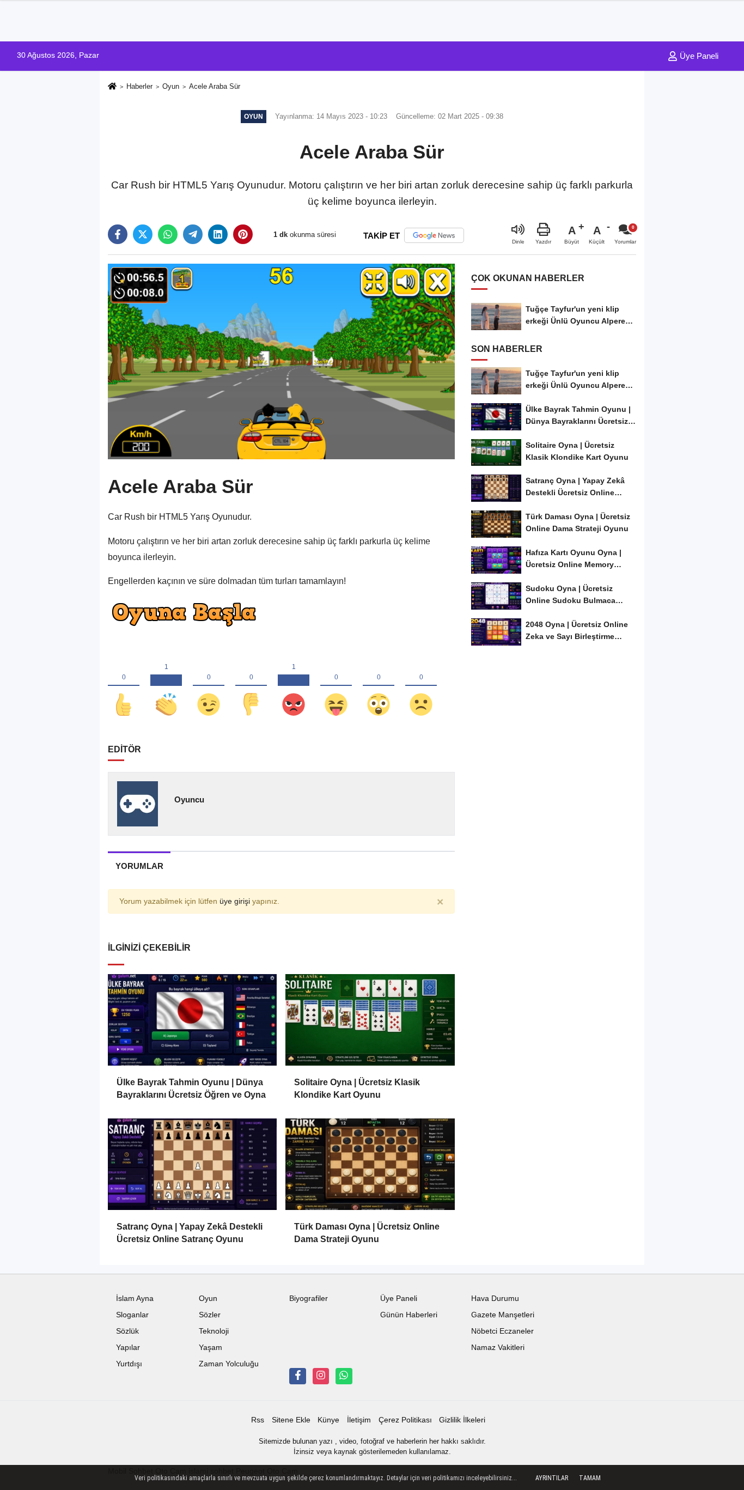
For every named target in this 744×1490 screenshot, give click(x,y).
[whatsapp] (168, 234)
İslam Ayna (135, 1298)
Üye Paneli (698, 55)
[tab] (139, 866)
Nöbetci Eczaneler (502, 1331)
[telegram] (193, 234)
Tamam (590, 1478)
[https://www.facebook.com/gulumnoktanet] (297, 1376)
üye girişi (234, 901)
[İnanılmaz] (378, 686)
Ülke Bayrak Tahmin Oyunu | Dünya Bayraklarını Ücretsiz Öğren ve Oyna (191, 1088)
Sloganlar (132, 1315)
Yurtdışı (129, 1364)
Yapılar (128, 1347)
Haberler (139, 86)
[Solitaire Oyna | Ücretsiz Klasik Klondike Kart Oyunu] (369, 1020)
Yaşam (210, 1347)
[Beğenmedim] (251, 686)
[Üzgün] (421, 686)
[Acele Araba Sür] (281, 361)
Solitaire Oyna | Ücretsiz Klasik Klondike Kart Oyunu (357, 1088)
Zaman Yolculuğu (229, 1364)
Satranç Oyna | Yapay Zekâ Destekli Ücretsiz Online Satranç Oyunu (190, 1232)
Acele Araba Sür (214, 86)
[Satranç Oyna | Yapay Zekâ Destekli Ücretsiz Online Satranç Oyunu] (192, 1164)
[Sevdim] (208, 686)
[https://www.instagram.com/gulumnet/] (321, 1376)
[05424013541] (344, 1376)
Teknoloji (214, 1331)
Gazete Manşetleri (502, 1315)
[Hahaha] (336, 686)
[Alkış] (166, 686)
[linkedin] (218, 234)
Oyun (170, 86)
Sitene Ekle (291, 1420)
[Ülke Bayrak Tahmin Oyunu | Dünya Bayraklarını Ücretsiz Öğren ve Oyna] (192, 1020)
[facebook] (117, 234)
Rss (257, 1420)
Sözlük (127, 1331)
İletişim (359, 1420)
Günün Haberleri (408, 1315)
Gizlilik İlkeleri (462, 1420)
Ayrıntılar (551, 1478)
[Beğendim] (123, 686)
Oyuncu (189, 799)
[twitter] (143, 234)
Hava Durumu (495, 1298)
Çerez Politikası (405, 1420)
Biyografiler (308, 1298)
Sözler (210, 1315)
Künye (328, 1420)
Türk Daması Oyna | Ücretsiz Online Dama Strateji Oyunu (367, 1232)
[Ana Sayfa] (112, 87)
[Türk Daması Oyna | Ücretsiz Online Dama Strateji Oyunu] (369, 1164)
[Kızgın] (293, 686)
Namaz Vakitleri (498, 1347)
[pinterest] (243, 234)
